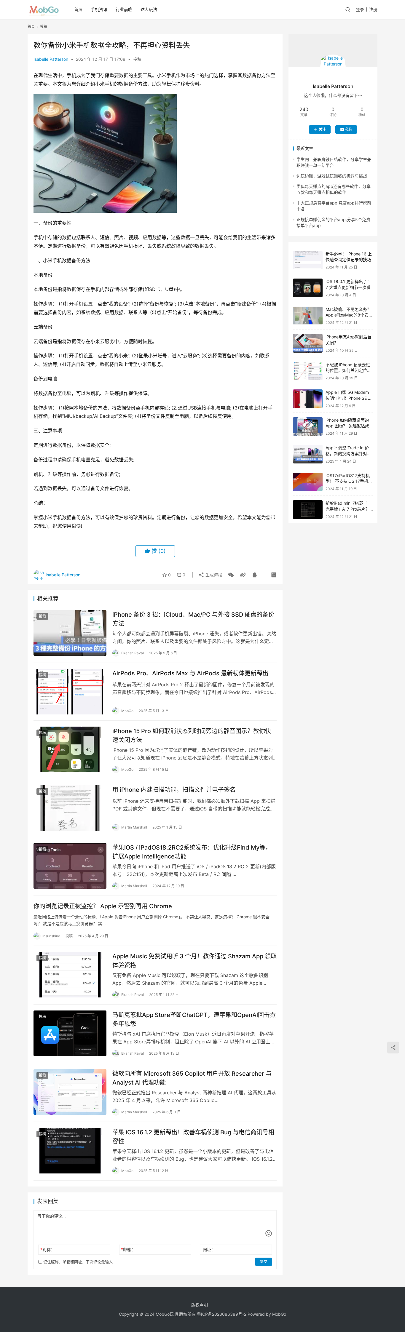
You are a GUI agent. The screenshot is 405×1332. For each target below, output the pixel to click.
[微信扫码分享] (231, 575)
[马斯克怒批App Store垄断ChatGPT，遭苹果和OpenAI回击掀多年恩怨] (70, 1033)
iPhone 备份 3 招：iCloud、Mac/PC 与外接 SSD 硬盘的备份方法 (193, 619)
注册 (373, 9)
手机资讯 (99, 9)
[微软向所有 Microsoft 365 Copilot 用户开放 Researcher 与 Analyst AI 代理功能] (70, 1092)
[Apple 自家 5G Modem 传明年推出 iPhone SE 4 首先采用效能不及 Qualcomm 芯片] (308, 398)
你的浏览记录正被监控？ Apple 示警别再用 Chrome (103, 906)
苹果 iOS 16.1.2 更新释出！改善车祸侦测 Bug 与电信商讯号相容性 (193, 1136)
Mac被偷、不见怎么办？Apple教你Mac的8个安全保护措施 (349, 315)
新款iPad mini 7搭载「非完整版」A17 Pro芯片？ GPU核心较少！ (348, 509)
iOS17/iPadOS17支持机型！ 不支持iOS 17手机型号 (349, 481)
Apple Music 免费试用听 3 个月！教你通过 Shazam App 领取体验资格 (194, 960)
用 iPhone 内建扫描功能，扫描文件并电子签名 (174, 789)
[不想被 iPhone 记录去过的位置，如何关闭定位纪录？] (308, 371)
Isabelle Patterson (51, 59)
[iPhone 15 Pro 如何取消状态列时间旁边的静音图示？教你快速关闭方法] (70, 749)
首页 (78, 9)
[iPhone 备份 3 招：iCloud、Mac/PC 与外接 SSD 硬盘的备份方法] (70, 633)
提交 (263, 1261)
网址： (209, 1249)
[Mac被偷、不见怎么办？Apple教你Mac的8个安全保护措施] (308, 315)
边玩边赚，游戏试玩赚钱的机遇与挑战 (331, 175)
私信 (348, 129)
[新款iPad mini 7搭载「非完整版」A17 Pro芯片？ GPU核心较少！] (308, 509)
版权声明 (199, 1304)
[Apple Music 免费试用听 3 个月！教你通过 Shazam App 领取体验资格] (70, 974)
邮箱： (128, 1249)
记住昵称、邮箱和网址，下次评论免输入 (77, 1261)
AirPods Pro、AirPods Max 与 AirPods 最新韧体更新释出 (190, 673)
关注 (322, 129)
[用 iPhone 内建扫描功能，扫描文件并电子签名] (70, 808)
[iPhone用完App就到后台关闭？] (308, 343)
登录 (360, 9)
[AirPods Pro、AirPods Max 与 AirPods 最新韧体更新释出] (70, 691)
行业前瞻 (124, 9)
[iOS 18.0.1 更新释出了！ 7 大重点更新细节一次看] (308, 288)
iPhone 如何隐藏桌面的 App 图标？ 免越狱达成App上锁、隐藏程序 (347, 426)
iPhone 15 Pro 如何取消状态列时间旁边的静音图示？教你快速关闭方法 (191, 735)
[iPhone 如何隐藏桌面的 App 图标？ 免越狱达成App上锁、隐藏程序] (308, 426)
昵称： (47, 1249)
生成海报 (213, 574)
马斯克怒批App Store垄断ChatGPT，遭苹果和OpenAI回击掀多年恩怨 (194, 1019)
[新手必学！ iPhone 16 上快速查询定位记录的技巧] (308, 260)
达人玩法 (149, 9)
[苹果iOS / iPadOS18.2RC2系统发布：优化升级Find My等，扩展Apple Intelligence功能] (70, 866)
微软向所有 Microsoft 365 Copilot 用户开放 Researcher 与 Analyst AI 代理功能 (192, 1078)
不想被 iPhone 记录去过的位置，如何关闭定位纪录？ (348, 370)
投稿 (137, 59)
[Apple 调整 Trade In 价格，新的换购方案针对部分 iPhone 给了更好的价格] (308, 454)
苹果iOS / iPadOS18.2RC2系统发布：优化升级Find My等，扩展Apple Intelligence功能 (191, 852)
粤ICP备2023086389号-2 (221, 1314)
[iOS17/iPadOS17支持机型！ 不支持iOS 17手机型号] (308, 482)
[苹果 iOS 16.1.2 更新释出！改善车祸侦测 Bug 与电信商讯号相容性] (70, 1150)
